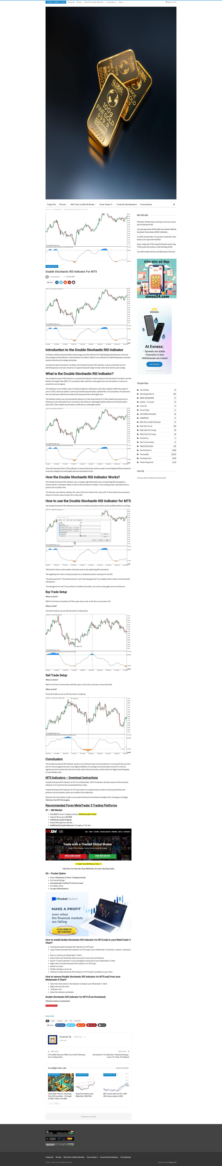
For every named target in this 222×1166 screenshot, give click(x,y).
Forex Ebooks (146, 204)
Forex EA (143, 406)
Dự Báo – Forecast (147, 402)
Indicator (59, 1021)
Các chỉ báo (144, 390)
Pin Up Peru (144, 438)
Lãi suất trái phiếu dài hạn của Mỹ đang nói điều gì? (156, 252)
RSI (71, 1021)
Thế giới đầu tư (146, 450)
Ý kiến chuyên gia (146, 462)
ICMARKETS (144, 418)
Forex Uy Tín (172, 1162)
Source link (50, 1016)
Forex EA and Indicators (127, 204)
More (121, 2)
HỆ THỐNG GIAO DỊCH (148, 414)
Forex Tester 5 (111, 2)
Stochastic (78, 1021)
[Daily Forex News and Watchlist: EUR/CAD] (88, 1082)
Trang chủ (71, 2)
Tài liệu (78, 2)
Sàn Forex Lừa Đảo (147, 442)
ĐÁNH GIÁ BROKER (147, 398)
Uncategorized (51, 266)
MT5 (66, 1021)
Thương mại (144, 454)
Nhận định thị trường (148, 430)
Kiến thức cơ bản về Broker (94, 2)
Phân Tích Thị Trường (148, 434)
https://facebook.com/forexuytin (155, 478)
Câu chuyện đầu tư (147, 394)
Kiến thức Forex (146, 426)
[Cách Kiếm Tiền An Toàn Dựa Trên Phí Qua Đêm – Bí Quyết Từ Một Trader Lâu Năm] (61, 1082)
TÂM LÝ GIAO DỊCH (146, 446)
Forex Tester (144, 410)
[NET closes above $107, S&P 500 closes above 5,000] (116, 1082)
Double (53, 1021)
